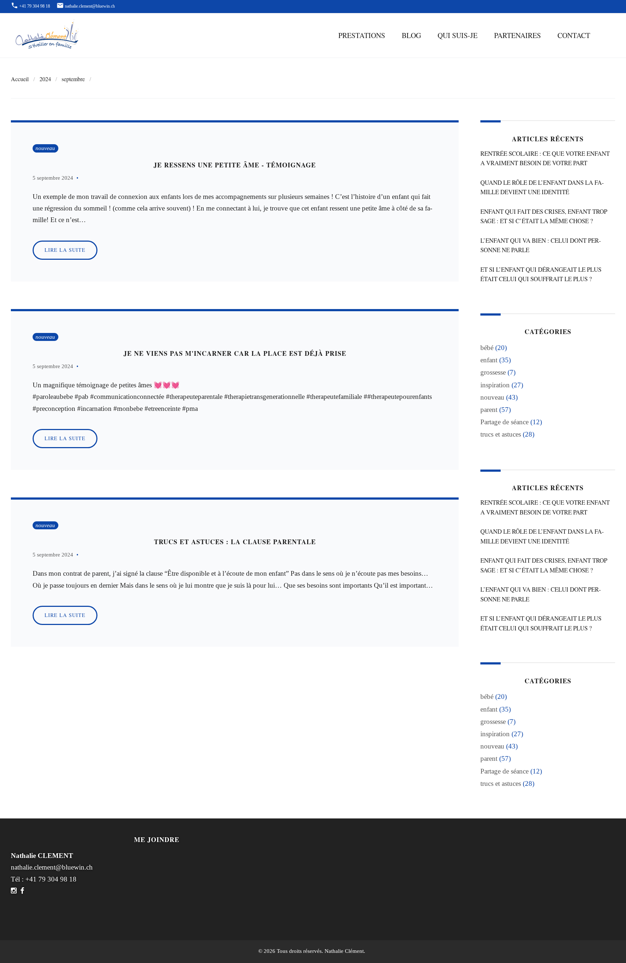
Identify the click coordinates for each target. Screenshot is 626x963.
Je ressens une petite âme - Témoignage (235, 165)
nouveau (45, 148)
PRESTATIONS (361, 35)
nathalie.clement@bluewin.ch (52, 867)
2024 (45, 79)
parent (488, 409)
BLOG (411, 35)
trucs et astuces (500, 434)
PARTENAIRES (517, 35)
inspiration (495, 385)
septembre (73, 79)
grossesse (493, 372)
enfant (488, 360)
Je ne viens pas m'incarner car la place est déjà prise (235, 353)
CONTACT (574, 35)
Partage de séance (504, 422)
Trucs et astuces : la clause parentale (235, 541)
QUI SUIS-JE (457, 35)
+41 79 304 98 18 (50, 879)
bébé (486, 347)
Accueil (20, 79)
